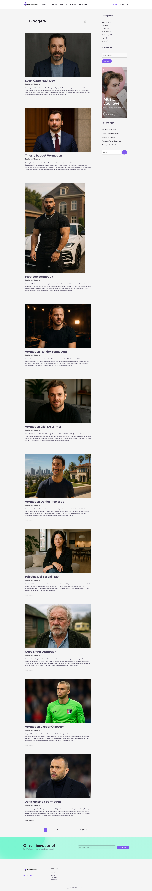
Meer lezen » (29, 99)
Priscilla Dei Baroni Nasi (42, 576)
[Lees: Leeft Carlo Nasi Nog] (58, 54)
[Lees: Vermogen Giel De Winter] (58, 400)
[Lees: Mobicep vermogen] (55, 227)
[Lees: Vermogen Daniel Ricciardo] (58, 475)
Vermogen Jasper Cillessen (44, 726)
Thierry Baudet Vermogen (43, 155)
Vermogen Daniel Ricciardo (44, 501)
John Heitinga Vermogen (43, 801)
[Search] (124, 152)
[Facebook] (27, 875)
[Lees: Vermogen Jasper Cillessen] (58, 701)
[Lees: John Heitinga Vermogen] (58, 776)
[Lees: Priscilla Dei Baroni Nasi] (58, 551)
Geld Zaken (83, 4)
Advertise (54, 879)
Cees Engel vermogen (40, 651)
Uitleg (103, 41)
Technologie (45, 4)
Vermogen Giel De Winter (43, 426)
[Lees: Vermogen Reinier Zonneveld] (58, 325)
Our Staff (54, 877)
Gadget (55, 4)
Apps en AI (63, 4)
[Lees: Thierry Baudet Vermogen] (58, 129)
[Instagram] (24, 875)
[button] (115, 4)
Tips (103, 38)
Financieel (73, 4)
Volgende (84, 830)
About (53, 873)
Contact (53, 875)
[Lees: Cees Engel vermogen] (58, 626)
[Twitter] (31, 875)
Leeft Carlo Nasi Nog (40, 80)
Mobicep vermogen (39, 276)
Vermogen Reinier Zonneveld (46, 351)
